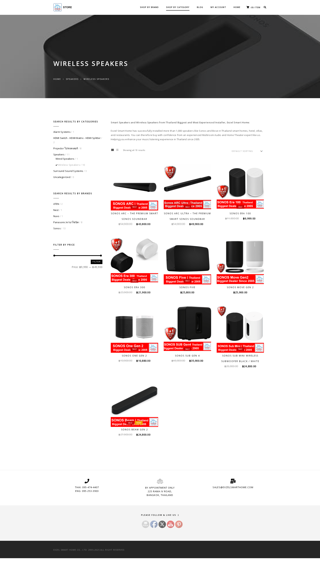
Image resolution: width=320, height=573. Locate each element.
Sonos (57, 228)
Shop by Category (177, 7)
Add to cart (137, 203)
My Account (218, 7)
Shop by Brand (149, 7)
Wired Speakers (65, 158)
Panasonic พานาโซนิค (66, 222)
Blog (200, 7)
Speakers (72, 79)
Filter (97, 262)
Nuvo (56, 216)
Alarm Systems (62, 132)
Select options (190, 277)
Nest (56, 210)
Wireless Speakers (69, 164)
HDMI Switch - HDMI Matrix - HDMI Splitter (77, 138)
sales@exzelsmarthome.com (233, 487)
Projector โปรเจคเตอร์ (65, 148)
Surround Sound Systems (68, 171)
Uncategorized (61, 177)
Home (237, 7)
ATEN (56, 204)
